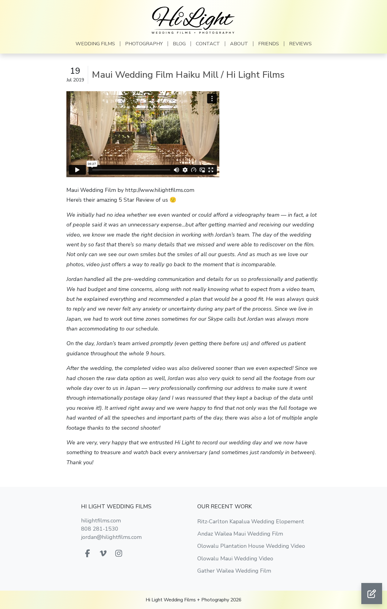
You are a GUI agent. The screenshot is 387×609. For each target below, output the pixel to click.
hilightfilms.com (101, 520)
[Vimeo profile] (103, 552)
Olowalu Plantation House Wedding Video (251, 546)
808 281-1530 (99, 528)
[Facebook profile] (87, 552)
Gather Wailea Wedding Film (234, 570)
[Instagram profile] (118, 552)
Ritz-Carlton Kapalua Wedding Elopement (250, 521)
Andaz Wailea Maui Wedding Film (240, 533)
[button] (371, 593)
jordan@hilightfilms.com (111, 537)
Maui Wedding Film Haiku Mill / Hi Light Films (188, 74)
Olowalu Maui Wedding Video (235, 558)
